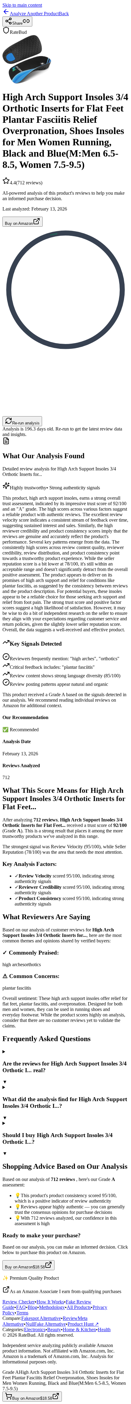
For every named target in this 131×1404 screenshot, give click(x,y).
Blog (32, 1307)
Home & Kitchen (79, 1329)
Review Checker (18, 1301)
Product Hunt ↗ (83, 1324)
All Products (79, 1307)
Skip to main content (22, 5)
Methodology (52, 1307)
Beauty (54, 1329)
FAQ (21, 1307)
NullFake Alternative (46, 1324)
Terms (22, 1312)
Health (104, 1329)
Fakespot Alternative (41, 1318)
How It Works (50, 1301)
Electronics (34, 1329)
